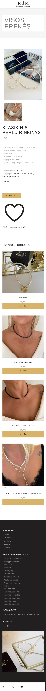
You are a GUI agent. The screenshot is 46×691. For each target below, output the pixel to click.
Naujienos (8, 541)
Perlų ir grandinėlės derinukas (23, 494)
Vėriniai (16, 177)
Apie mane (6, 538)
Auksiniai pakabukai (12, 598)
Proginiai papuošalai (12, 583)
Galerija (7, 544)
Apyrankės (18, 174)
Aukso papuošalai (9, 589)
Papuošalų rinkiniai (12, 577)
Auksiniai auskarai (11, 604)
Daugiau (23, 502)
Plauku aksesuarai (11, 580)
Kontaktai (6, 547)
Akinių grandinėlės (11, 561)
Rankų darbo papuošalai (12, 558)
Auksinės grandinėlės (12, 592)
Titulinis (5, 534)
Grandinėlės (9, 574)
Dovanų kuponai (10, 571)
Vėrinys (23, 298)
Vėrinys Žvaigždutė (23, 426)
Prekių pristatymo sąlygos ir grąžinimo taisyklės (21, 614)
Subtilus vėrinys (23, 362)
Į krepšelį (11, 195)
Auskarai (7, 567)
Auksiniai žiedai (10, 601)
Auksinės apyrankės (12, 595)
